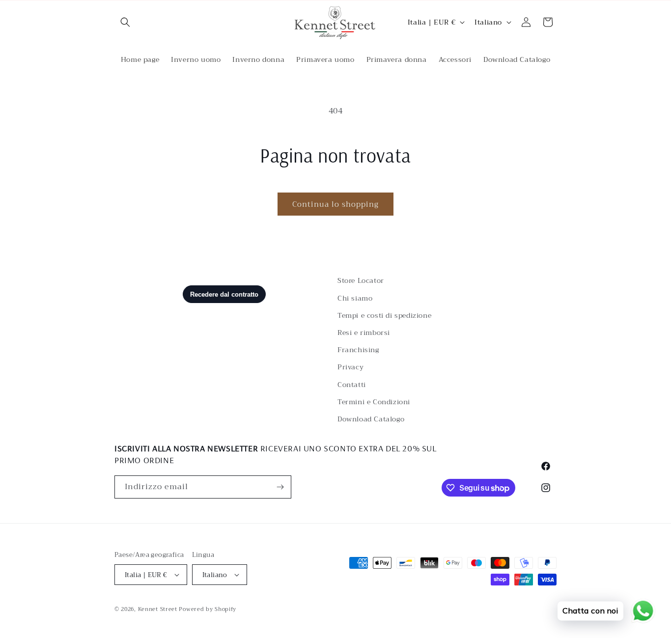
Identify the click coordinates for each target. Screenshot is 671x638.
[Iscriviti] (280, 487)
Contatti (351, 384)
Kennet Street (157, 609)
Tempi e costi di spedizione (384, 315)
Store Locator (360, 280)
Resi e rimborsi (363, 332)
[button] (125, 22)
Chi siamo (354, 298)
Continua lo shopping (335, 204)
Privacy (350, 367)
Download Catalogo (370, 419)
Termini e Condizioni (373, 402)
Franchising (358, 350)
